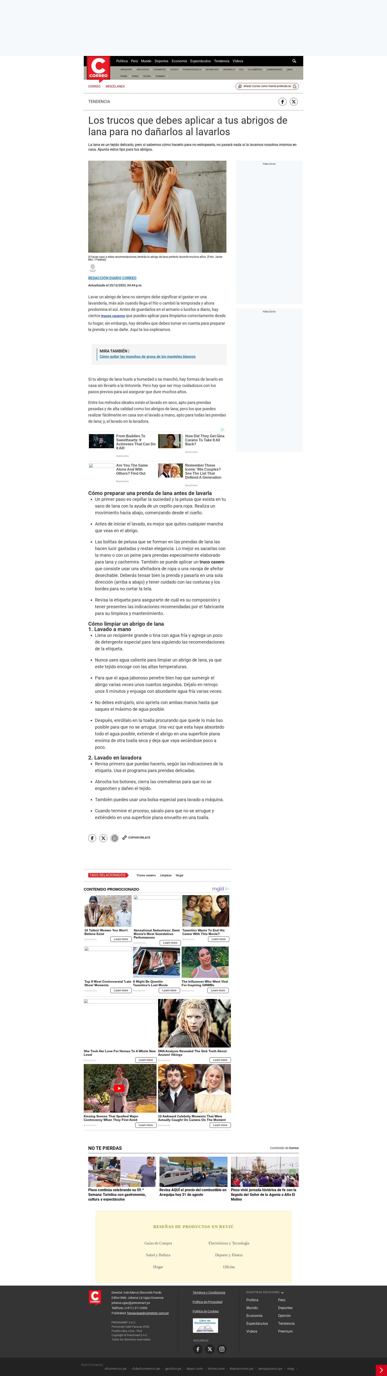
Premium (285, 1331)
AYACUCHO (143, 69)
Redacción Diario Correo (112, 278)
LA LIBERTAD (255, 69)
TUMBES (160, 76)
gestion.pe (173, 1369)
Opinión (284, 1316)
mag (290, 1369)
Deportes (161, 61)
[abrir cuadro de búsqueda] (294, 61)
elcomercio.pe (116, 1369)
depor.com (195, 1369)
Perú (134, 61)
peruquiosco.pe (270, 1369)
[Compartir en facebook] (282, 102)
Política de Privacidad (207, 1302)
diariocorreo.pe (241, 1369)
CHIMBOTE (160, 69)
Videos (238, 61)
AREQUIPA (126, 69)
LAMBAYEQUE (274, 69)
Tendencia (221, 61)
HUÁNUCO (229, 69)
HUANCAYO (212, 69)
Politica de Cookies (206, 1311)
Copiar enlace (139, 837)
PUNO (135, 76)
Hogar (179, 875)
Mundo (146, 61)
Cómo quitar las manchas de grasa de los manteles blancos (148, 356)
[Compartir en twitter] (294, 102)
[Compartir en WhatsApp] (114, 838)
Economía (179, 61)
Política (122, 61)
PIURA (123, 76)
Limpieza (165, 875)
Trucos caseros (146, 875)
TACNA (147, 76)
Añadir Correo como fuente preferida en (267, 86)
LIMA (289, 69)
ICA (241, 69)
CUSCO (174, 69)
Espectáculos (200, 61)
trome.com (216, 1369)
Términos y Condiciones (209, 1292)
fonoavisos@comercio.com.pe (148, 1313)
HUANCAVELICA (192, 69)
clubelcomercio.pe (146, 1369)
